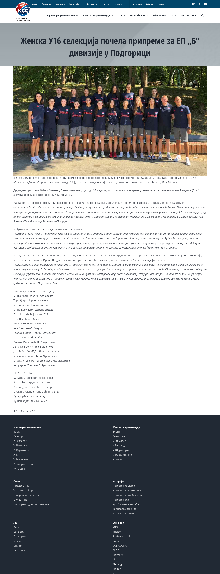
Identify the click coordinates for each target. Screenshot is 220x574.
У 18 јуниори (21, 450)
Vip (114, 559)
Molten (117, 569)
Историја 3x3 (121, 499)
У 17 (16, 455)
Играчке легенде (123, 513)
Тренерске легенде (124, 509)
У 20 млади (20, 441)
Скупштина (20, 499)
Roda (116, 541)
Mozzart (118, 555)
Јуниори (18, 545)
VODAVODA (120, 545)
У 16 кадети (20, 459)
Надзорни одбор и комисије (31, 504)
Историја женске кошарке (129, 490)
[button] (202, 15)
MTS (115, 527)
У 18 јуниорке (121, 450)
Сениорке (119, 436)
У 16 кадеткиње (122, 455)
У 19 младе (119, 445)
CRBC (116, 550)
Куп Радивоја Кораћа (126, 504)
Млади (17, 541)
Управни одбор (23, 490)
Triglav (117, 531)
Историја (19, 468)
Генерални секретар (26, 495)
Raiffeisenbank (121, 536)
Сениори (18, 436)
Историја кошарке (124, 485)
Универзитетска (23, 464)
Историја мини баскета (127, 495)
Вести (17, 431)
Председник (21, 485)
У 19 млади (20, 445)
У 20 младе (119, 441)
